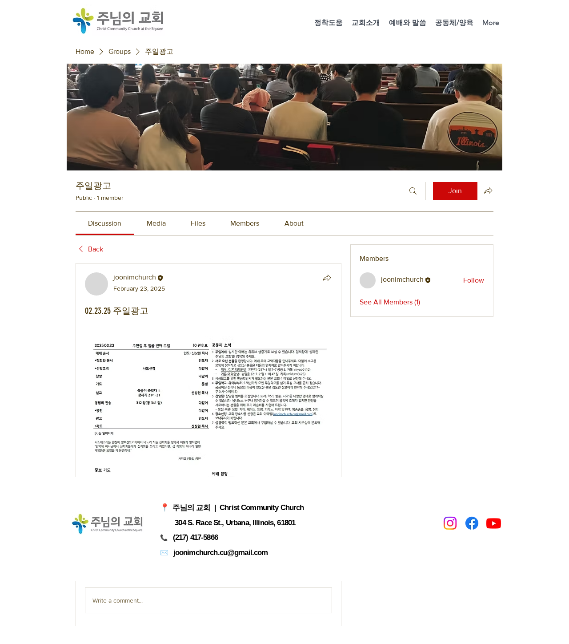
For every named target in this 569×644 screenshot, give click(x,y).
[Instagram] (450, 523)
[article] (208, 444)
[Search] (413, 191)
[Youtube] (493, 523)
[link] (104, 223)
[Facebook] (472, 523)
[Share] (326, 277)
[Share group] (488, 190)
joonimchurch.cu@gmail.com (220, 552)
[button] (366, 23)
